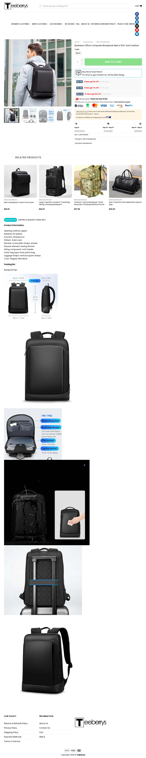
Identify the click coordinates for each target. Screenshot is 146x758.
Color (77, 49)
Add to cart (113, 61)
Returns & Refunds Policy (103, 24)
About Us (85, 24)
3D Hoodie (69, 24)
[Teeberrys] (17, 6)
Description (10, 220)
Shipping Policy (11, 732)
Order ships (108, 131)
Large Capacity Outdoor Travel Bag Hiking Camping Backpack (54, 203)
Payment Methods (12, 736)
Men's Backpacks (103, 42)
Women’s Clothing (20, 24)
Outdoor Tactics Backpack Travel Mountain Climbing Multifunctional (89, 203)
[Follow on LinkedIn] (137, 34)
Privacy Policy (10, 728)
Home (77, 42)
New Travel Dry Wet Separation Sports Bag (125, 203)
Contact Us (44, 728)
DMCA (42, 736)
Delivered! (138, 131)
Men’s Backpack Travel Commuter (19, 202)
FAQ (78, 24)
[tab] (10, 220)
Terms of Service (12, 741)
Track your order (126, 24)
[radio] (78, 53)
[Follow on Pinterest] (137, 30)
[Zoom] (7, 103)
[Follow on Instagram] (137, 18)
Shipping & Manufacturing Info (32, 220)
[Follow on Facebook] (137, 14)
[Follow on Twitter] (137, 22)
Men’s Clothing (39, 24)
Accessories (56, 24)
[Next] (67, 73)
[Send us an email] (137, 26)
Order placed (80, 131)
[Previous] (8, 73)
